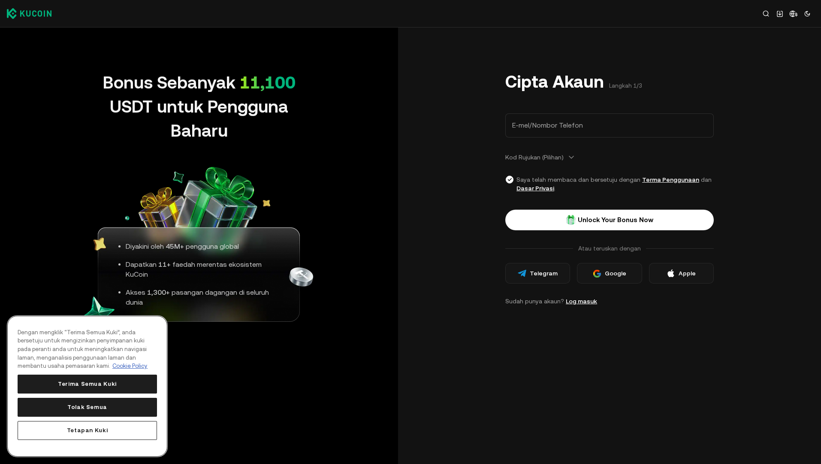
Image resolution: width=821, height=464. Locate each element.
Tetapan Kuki (87, 430)
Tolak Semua (87, 407)
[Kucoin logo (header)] (29, 13)
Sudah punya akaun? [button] (551, 301)
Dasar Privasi (535, 188)
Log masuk (581, 301)
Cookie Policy (130, 366)
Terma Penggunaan (670, 179)
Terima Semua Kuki (87, 384)
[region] (87, 386)
